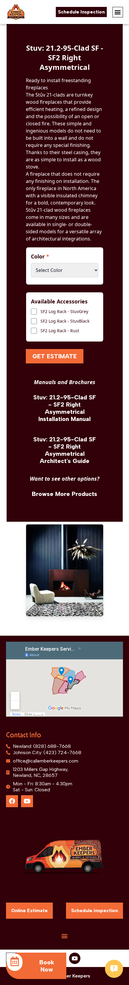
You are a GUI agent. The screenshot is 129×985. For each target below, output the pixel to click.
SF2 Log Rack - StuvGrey (64, 311)
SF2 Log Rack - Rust (59, 330)
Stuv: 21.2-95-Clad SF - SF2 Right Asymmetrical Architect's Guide (64, 450)
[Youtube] (27, 801)
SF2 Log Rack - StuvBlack (64, 321)
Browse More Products (64, 493)
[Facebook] (12, 801)
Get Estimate (54, 356)
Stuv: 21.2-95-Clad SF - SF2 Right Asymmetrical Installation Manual (64, 408)
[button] (117, 12)
